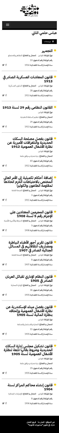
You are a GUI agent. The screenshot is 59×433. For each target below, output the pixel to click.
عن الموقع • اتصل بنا (46, 422)
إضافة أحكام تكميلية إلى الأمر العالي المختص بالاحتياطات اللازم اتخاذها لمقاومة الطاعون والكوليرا (28, 181)
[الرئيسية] (29, 10)
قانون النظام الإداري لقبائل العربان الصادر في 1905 (29, 278)
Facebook (6, 65)
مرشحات (47, 41)
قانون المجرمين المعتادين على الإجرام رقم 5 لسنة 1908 (31, 214)
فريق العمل (31, 422)
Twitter (3, 65)
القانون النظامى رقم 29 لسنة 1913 (27, 107)
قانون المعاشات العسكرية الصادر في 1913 (28, 79)
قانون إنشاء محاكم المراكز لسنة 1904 (30, 387)
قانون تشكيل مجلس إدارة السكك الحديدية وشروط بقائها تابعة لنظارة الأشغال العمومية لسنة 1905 (28, 350)
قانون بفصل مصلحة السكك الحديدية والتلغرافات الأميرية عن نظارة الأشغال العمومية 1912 (30, 142)
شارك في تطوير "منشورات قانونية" (41, 424)
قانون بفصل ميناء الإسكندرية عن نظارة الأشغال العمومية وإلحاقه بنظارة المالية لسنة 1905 (29, 310)
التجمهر (47, 50)
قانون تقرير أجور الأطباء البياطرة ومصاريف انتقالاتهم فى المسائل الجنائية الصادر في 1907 (31, 246)
